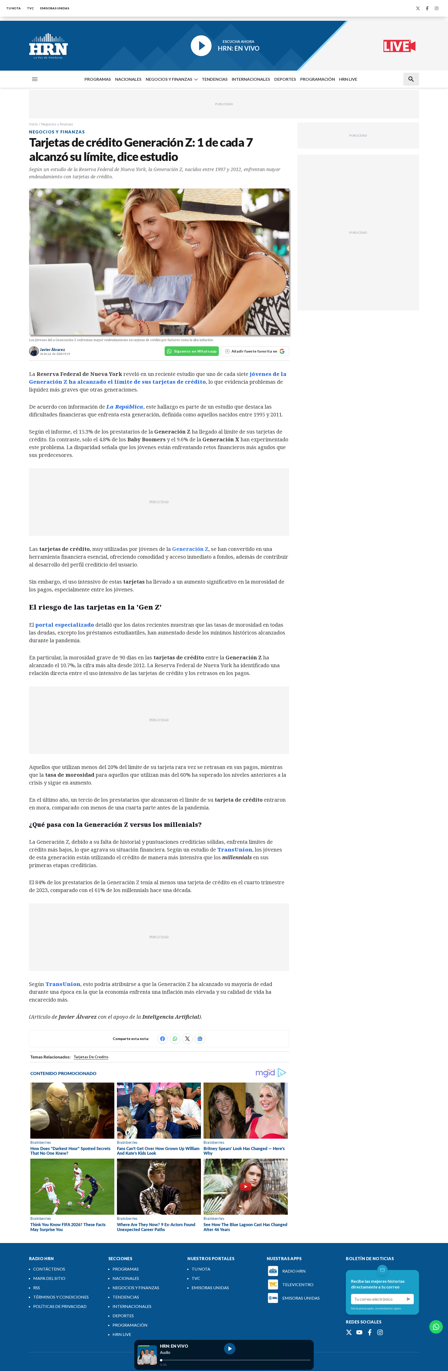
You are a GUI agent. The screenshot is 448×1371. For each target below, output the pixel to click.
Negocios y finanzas (57, 124)
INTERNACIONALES (251, 79)
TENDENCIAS (215, 79)
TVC (30, 8)
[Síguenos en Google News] (200, 1039)
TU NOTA (13, 8)
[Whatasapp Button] (436, 1327)
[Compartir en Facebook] (162, 1039)
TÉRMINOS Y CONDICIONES (61, 1296)
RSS (36, 1287)
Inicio (33, 124)
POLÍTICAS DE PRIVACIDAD (60, 1306)
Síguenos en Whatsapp (195, 351)
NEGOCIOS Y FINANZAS (169, 79)
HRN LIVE (348, 79)
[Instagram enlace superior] (437, 8)
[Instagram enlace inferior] (380, 1332)
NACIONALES (128, 79)
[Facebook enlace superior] (427, 8)
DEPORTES (285, 79)
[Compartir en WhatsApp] (175, 1039)
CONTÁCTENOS (49, 1268)
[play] (229, 1348)
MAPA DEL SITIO (49, 1278)
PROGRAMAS (98, 79)
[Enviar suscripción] (408, 1299)
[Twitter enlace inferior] (349, 1332)
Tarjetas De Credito (91, 1057)
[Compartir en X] (187, 1039)
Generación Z (190, 548)
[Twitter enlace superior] (418, 8)
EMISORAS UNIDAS (54, 8)
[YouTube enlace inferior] (359, 1332)
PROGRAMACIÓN (317, 79)
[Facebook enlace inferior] (370, 1332)
